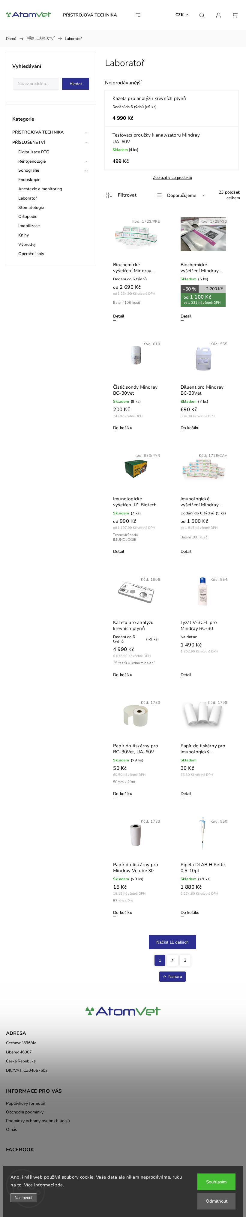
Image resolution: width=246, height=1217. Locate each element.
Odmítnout (216, 1201)
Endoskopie (29, 179)
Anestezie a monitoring (40, 189)
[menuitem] (90, 15)
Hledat (76, 83)
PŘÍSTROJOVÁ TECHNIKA (38, 132)
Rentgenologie (32, 161)
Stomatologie (31, 207)
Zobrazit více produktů (172, 177)
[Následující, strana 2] (172, 960)
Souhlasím (216, 1182)
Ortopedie (27, 216)
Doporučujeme (181, 195)
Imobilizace (29, 226)
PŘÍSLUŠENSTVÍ (28, 142)
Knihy (23, 235)
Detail (118, 316)
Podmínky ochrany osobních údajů (38, 1121)
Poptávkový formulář (25, 1103)
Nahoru (175, 976)
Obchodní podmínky (25, 1112)
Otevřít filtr (120, 195)
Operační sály (31, 254)
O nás (11, 1129)
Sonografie (28, 170)
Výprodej (26, 244)
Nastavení (23, 1197)
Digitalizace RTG (34, 152)
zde (59, 1185)
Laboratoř (27, 198)
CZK (180, 15)
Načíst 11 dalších (172, 942)
